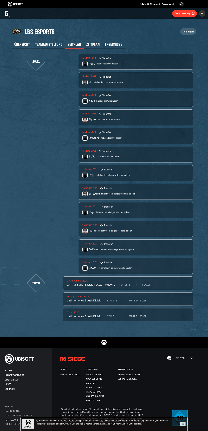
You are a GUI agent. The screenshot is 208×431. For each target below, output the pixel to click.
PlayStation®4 (94, 392)
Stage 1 (112, 316)
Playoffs (124, 285)
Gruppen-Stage (138, 301)
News (8, 384)
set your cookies (133, 424)
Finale (146, 285)
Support (10, 389)
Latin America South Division (85, 300)
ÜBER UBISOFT (12, 380)
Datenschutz (12, 410)
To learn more (114, 424)
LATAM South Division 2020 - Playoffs (91, 284)
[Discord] (104, 342)
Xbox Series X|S (94, 379)
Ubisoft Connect (14, 375)
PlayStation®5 (94, 387)
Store (8, 370)
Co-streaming (182, 13)
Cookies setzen (14, 423)
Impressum (11, 419)
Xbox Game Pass (94, 375)
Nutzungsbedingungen (18, 415)
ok (183, 424)
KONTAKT (10, 406)
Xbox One (91, 383)
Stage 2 (112, 301)
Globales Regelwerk (129, 375)
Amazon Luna (93, 400)
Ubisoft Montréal (70, 375)
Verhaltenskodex (127, 379)
